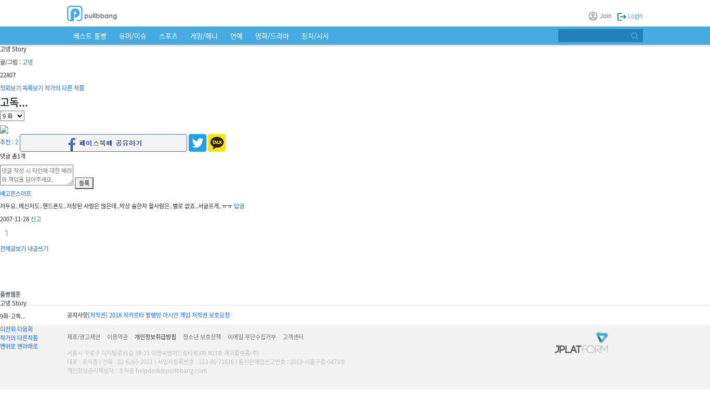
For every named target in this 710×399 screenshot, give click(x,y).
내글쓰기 (38, 248)
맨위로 (8, 346)
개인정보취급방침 (155, 336)
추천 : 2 (9, 142)
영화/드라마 (272, 36)
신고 (36, 219)
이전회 (8, 329)
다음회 (25, 329)
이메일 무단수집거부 (252, 336)
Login (634, 15)
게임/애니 (204, 36)
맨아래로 (27, 346)
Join (605, 15)
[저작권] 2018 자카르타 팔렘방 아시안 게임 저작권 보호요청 (159, 315)
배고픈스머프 (15, 193)
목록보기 (32, 88)
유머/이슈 (133, 36)
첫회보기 (10, 88)
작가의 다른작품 (19, 338)
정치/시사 (315, 36)
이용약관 (117, 336)
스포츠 (168, 36)
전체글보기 (13, 248)
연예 (236, 36)
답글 (239, 206)
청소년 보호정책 (202, 336)
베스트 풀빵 (90, 36)
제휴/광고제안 (83, 336)
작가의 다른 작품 (64, 88)
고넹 (27, 62)
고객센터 (293, 336)
